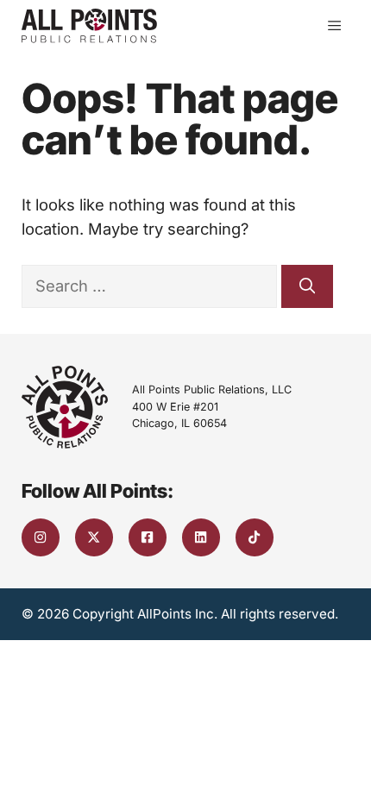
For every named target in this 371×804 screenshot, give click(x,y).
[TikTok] (255, 537)
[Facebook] (148, 537)
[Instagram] (41, 537)
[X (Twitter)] (94, 537)
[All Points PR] (89, 26)
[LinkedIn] (201, 537)
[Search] (307, 286)
